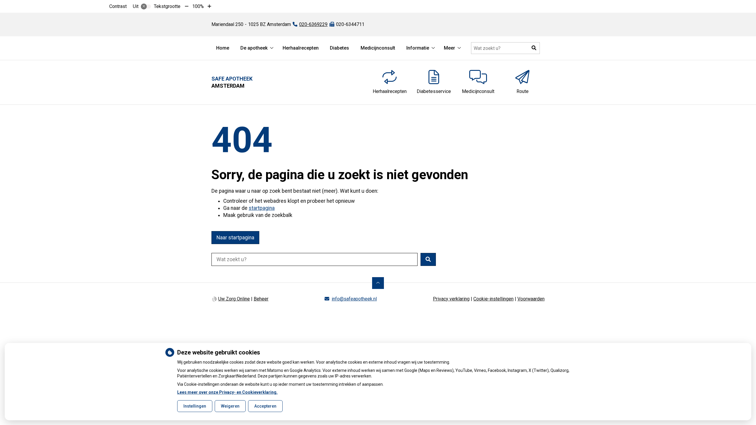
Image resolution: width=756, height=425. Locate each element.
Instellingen (194, 406)
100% (198, 6)
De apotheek (254, 48)
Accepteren (265, 406)
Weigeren (230, 406)
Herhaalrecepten (301, 48)
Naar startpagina (235, 238)
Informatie (417, 48)
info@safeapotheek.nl (354, 299)
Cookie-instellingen (493, 299)
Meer (449, 48)
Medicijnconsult (378, 48)
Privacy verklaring (451, 299)
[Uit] (146, 6)
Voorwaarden (531, 299)
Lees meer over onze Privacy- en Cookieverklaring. (227, 392)
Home (222, 48)
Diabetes (339, 48)
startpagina (262, 208)
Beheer (261, 299)
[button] (534, 48)
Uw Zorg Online (234, 299)
